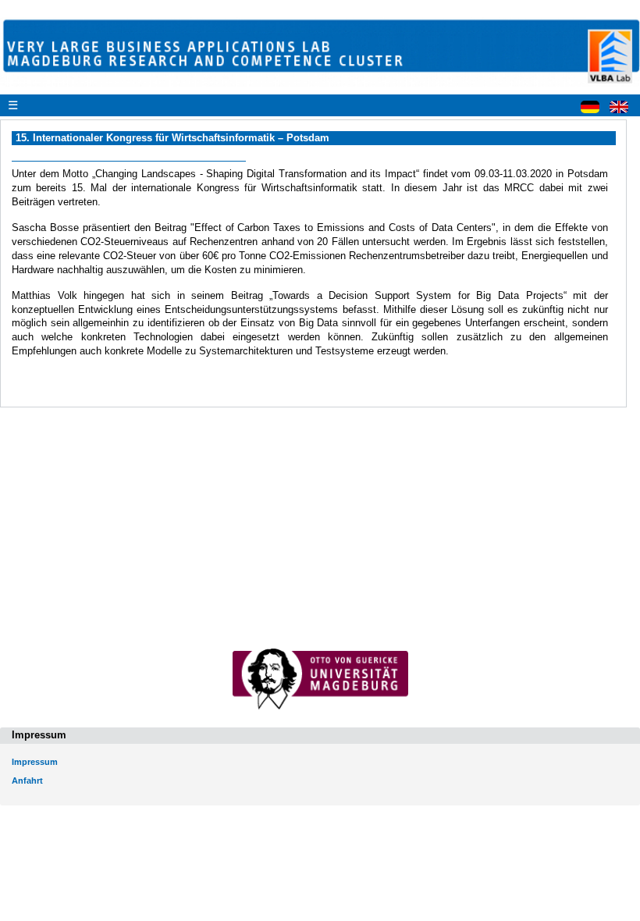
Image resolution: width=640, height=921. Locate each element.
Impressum (35, 761)
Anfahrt (27, 780)
